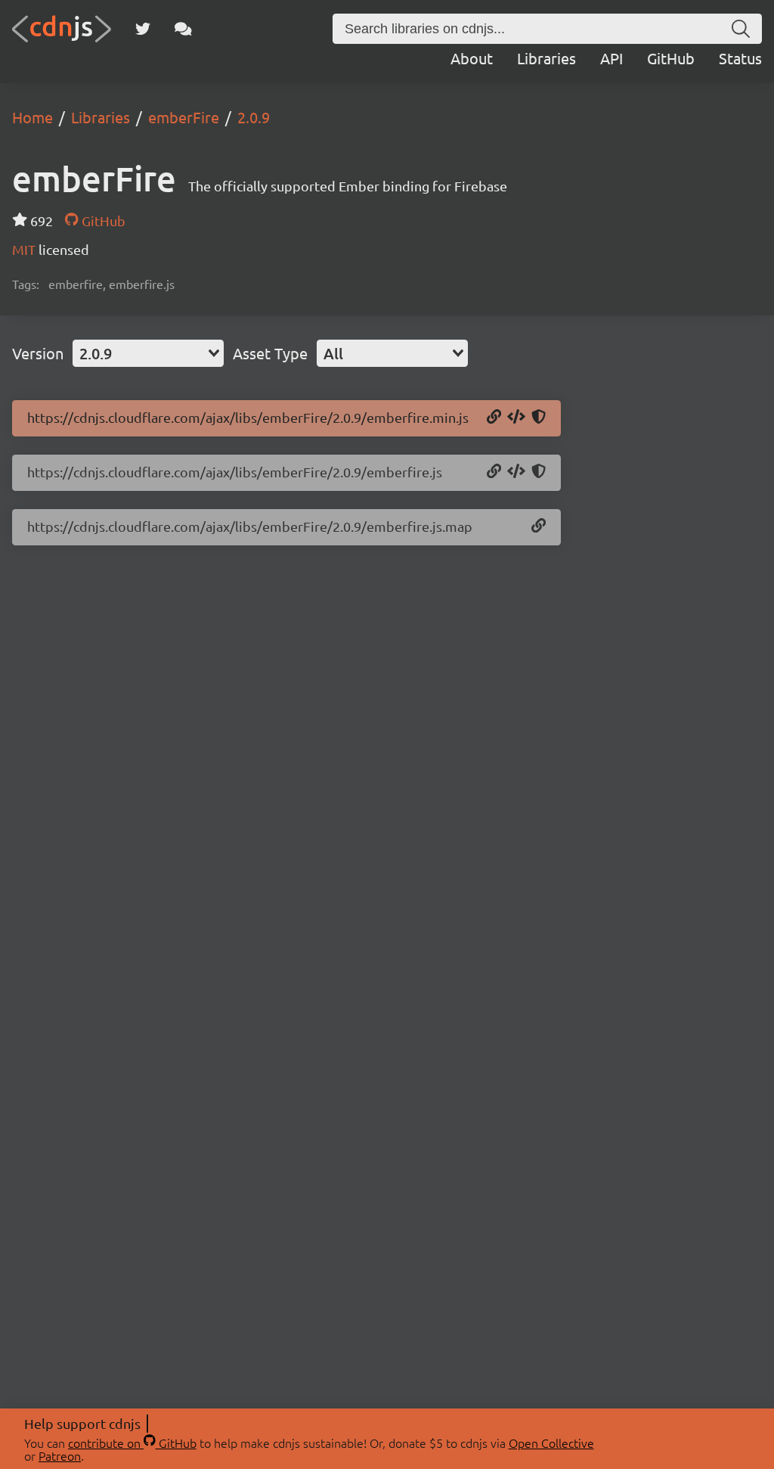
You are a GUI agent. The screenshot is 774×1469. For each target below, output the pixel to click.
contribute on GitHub (132, 1442)
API (611, 57)
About (471, 57)
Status (740, 57)
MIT (25, 249)
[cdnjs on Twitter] (142, 28)
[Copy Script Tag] (516, 417)
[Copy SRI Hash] (538, 417)
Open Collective (551, 1442)
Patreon (60, 1455)
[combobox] (148, 353)
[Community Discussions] (183, 28)
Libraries (546, 57)
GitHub (671, 57)
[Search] (741, 29)
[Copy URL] (494, 417)
